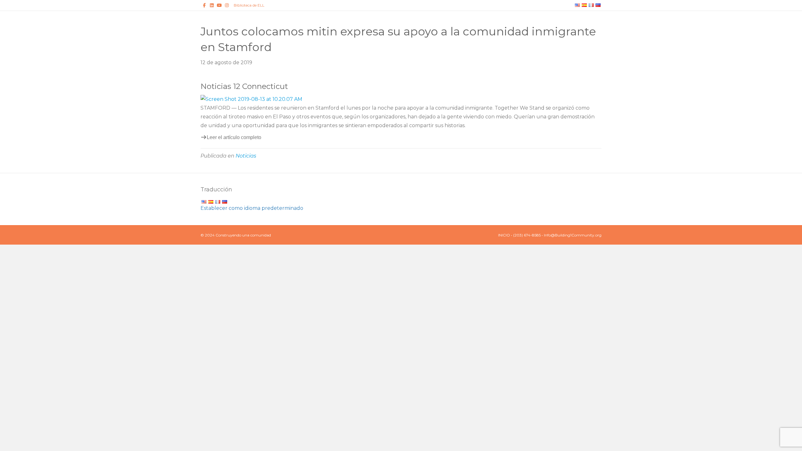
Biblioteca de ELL (249, 5)
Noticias (246, 156)
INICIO (504, 235)
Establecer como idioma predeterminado (251, 208)
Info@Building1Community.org (573, 235)
